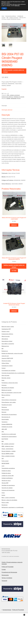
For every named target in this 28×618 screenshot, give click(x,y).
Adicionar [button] (14, 225)
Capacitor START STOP (7, 358)
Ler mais (14, 270)
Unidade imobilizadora (7, 478)
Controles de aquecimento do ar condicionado (13, 373)
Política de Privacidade (7, 567)
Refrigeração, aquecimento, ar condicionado (12, 507)
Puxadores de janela (7, 404)
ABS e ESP (4, 429)
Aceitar (4, 8)
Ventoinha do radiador (7, 488)
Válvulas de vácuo (6, 480)
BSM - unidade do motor (8, 446)
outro (3, 397)
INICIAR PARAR (5, 463)
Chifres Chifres (5, 363)
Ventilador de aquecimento (8, 485)
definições (17, 5)
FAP (3, 458)
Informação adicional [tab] (7, 110)
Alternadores (5, 339)
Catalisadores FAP (6, 329)
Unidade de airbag (6, 470)
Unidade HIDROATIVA (7, 424)
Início (3, 16)
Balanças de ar (5, 346)
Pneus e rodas (5, 502)
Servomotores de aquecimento (9, 414)
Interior (3, 495)
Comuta (3, 368)
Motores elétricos (6, 395)
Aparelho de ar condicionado (9, 434)
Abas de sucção (6, 336)
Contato (4, 569)
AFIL (3, 431)
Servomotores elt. (6, 417)
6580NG (8, 98)
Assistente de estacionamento (9, 436)
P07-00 (18, 98)
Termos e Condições (7, 578)
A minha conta (4, 615)
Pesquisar (14, 615)
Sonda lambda (5, 419)
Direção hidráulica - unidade (9, 451)
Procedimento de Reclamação (9, 572)
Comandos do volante (7, 365)
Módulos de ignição (6, 390)
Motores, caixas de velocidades (9, 500)
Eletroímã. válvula (6, 378)
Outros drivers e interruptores (9, 400)
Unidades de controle (19, 96)
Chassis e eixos (5, 331)
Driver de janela (5, 375)
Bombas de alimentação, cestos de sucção (12, 353)
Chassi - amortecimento (7, 448)
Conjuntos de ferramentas (8, 490)
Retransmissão (5, 409)
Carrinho (21, 614)
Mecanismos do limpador (8, 387)
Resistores (4, 407)
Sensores (4, 412)
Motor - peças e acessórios (8, 497)
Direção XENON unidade (7, 453)
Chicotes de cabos (6, 360)
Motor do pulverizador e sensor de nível (11, 392)
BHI (2, 348)
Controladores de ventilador (8, 370)
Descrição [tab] (4, 105)
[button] (24, 25)
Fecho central (5, 461)
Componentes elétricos (10, 16)
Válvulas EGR (5, 483)
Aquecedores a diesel (7, 341)
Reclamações (5, 575)
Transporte (4, 580)
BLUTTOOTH (5, 439)
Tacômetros (4, 422)
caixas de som (5, 356)
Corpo (3, 492)
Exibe (3, 380)
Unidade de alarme (6, 473)
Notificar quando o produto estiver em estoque (13, 71)
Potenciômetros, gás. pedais (9, 402)
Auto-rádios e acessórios (8, 343)
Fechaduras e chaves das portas (10, 382)
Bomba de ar (5, 351)
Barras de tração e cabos (8, 326)
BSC (3, 441)
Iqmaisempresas (7, 610)
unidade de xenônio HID (7, 475)
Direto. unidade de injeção (8, 456)
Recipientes (4, 505)
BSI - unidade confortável (12, 17)
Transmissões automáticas (8, 468)
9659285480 (14, 98)
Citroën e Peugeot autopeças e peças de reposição (12, 563)
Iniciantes (4, 385)
